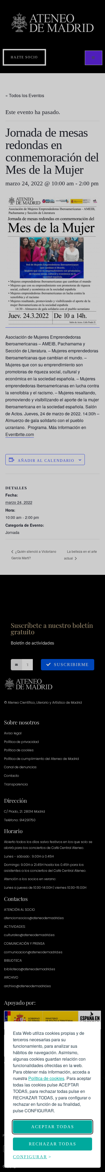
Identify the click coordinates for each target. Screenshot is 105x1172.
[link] (46, 1078)
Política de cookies (46, 1078)
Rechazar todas (52, 1144)
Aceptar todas (52, 1126)
